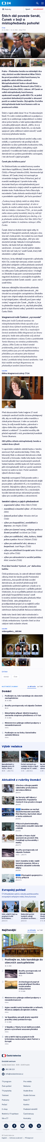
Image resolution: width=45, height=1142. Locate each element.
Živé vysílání (6, 1086)
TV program (6, 1081)
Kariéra (26, 1104)
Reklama (26, 1086)
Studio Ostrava (29, 1095)
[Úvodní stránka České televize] (11, 1055)
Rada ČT (26, 1100)
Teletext (5, 1095)
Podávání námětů (30, 1109)
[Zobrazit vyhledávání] (37, 3)
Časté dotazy (28, 1114)
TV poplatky (6, 1090)
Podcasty (5, 1100)
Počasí (4, 1104)
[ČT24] (6, 3)
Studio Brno (28, 1090)
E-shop (5, 1109)
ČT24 (3, 28)
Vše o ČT (5, 1118)
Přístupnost (29, 1138)
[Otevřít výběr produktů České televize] (42, 3)
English (4, 1138)
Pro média (27, 1081)
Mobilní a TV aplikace (10, 1114)
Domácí (6, 677)
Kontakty (27, 1118)
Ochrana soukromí (15, 1138)
